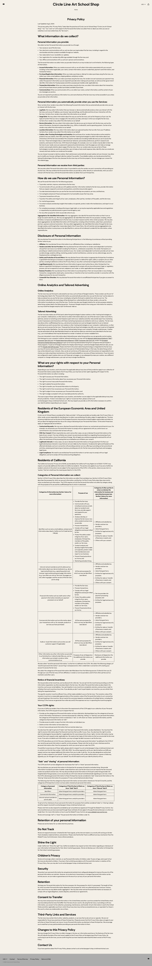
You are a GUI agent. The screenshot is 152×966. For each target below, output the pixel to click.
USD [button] (142, 4)
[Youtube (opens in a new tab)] (3, 4)
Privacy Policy (34, 959)
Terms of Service (22, 959)
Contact (12, 959)
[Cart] (148, 4)
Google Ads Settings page (51, 347)
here (46, 160)
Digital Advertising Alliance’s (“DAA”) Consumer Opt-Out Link (75, 340)
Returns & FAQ (46, 959)
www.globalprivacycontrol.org (97, 812)
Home (76, 9)
